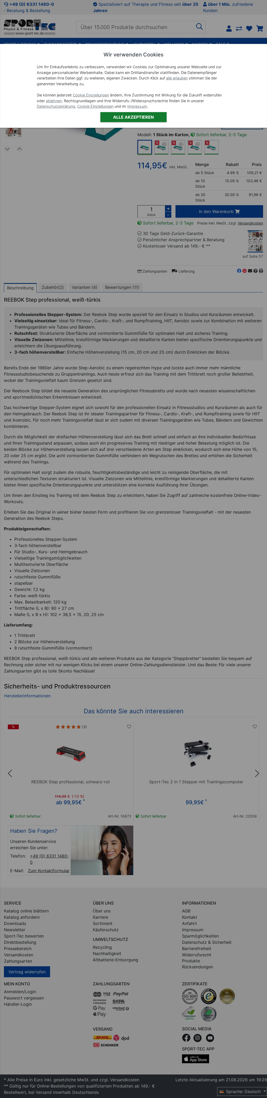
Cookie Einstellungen (91, 95)
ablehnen (54, 101)
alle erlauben (177, 78)
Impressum (137, 106)
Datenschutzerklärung (56, 106)
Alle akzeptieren (133, 117)
